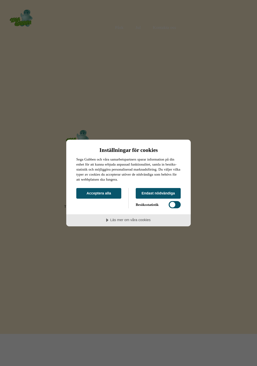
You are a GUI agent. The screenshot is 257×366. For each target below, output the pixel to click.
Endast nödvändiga (158, 193)
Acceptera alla (99, 193)
